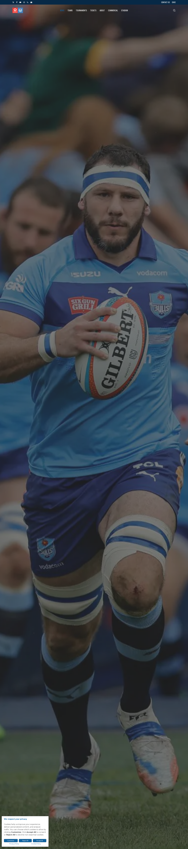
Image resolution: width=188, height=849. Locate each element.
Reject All (25, 840)
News (86, 455)
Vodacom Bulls (97, 455)
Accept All (39, 840)
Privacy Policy (14, 844)
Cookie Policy (36, 844)
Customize (10, 840)
